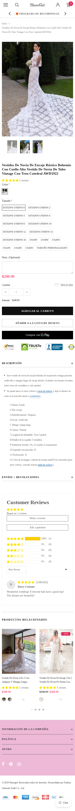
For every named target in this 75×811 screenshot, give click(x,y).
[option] (37, 14)
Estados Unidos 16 (14, 240)
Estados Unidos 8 (14, 223)
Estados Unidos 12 (14, 231)
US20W (56, 240)
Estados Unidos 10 (39, 223)
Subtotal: (6, 300)
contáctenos (35, 396)
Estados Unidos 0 (14, 207)
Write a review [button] (38, 518)
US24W (18, 248)
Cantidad (6, 285)
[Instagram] (19, 764)
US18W (44, 240)
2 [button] (36, 710)
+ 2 (22, 699)
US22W (6, 248)
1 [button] (32, 710)
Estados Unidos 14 (41, 231)
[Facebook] (3, 764)
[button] (10, 180)
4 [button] (43, 710)
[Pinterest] (11, 764)
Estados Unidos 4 (14, 215)
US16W (33, 240)
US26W (29, 248)
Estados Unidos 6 (39, 215)
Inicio (4, 23)
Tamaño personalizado (52, 248)
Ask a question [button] (38, 527)
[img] (26, 582)
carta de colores (45, 391)
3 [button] (39, 710)
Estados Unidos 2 (39, 207)
